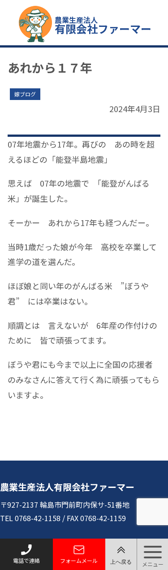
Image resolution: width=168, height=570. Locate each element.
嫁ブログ (25, 94)
